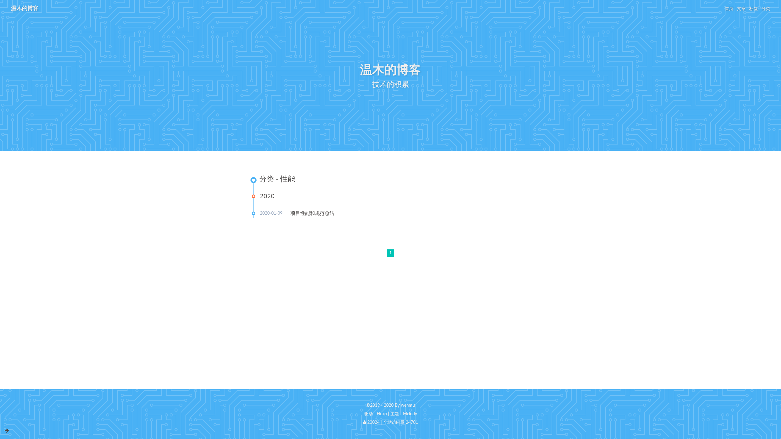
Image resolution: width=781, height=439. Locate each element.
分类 (765, 9)
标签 (753, 9)
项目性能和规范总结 (312, 213)
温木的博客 (24, 8)
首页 (729, 9)
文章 (741, 9)
